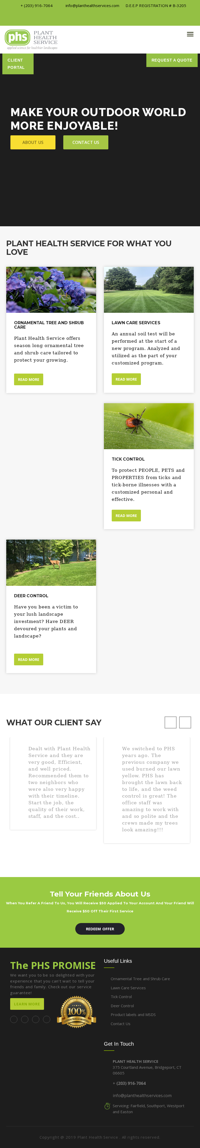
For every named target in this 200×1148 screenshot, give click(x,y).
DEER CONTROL (31, 595)
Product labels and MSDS (133, 1014)
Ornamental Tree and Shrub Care (140, 978)
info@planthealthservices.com (142, 1095)
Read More (126, 379)
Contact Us (120, 1023)
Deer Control (122, 1005)
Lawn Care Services (136, 322)
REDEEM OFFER (100, 928)
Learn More (27, 1003)
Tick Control (121, 996)
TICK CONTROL (128, 459)
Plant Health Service (98, 1137)
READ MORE (28, 379)
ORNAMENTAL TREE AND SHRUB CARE (49, 325)
